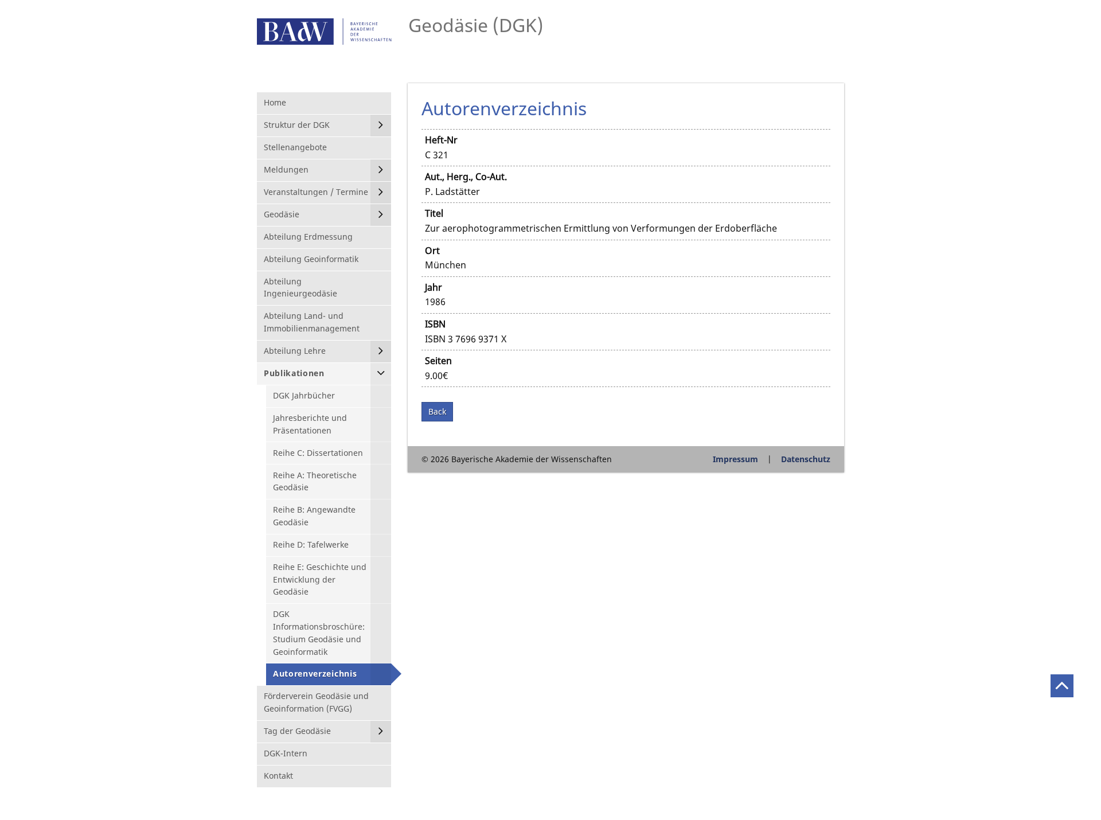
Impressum (735, 459)
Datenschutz (805, 459)
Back (437, 411)
